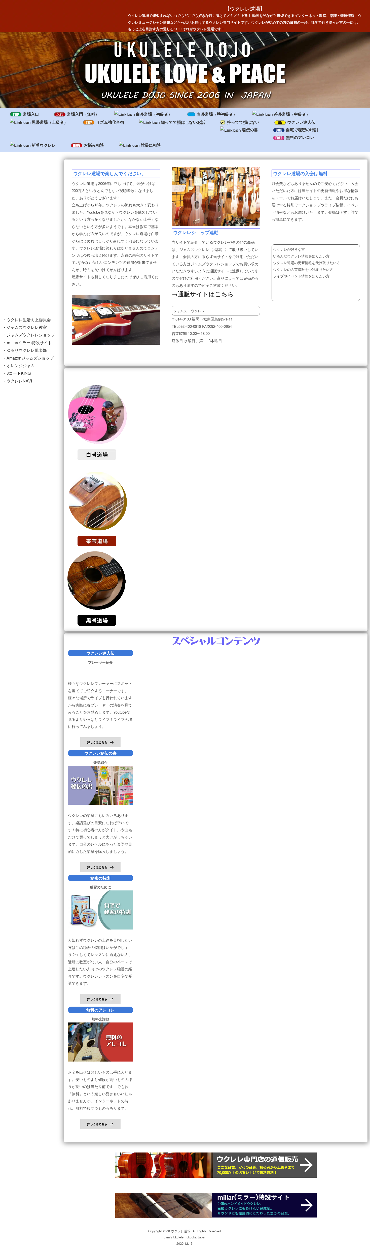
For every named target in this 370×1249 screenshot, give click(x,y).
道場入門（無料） (83, 114)
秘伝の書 (250, 130)
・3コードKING (17, 373)
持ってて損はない (243, 122)
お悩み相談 (94, 145)
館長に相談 (151, 145)
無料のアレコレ (300, 137)
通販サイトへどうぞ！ (24, 263)
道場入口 (31, 114)
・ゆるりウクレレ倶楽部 (25, 350)
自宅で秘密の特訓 (302, 130)
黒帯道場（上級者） (50, 122)
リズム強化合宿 (110, 122)
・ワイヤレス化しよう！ (25, 288)
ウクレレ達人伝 (301, 122)
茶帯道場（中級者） (292, 114)
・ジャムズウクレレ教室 (25, 327)
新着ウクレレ (44, 145)
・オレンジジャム (19, 365)
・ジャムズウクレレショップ (29, 335)
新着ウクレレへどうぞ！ (26, 230)
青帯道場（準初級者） (217, 114)
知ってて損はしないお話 (183, 122)
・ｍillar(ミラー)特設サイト (27, 342)
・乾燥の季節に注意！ (23, 278)
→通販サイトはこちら (203, 294)
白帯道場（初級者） (154, 114)
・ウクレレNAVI (17, 381)
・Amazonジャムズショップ (28, 358)
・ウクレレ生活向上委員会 (27, 320)
